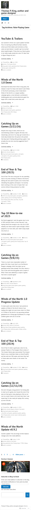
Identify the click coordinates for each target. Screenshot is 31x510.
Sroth (2, 473)
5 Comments (6, 373)
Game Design (8, 327)
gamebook (14, 66)
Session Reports (11, 152)
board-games (12, 110)
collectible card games (6, 413)
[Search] (27, 494)
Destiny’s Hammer (7, 473)
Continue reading (6, 59)
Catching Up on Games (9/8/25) (10, 256)
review (18, 156)
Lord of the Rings (13, 197)
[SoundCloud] (8, 23)
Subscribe (6, 487)
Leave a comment (7, 70)
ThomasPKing (6, 62)
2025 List (5, 196)
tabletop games (15, 329)
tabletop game (4, 68)
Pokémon (19, 197)
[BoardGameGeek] (5, 23)
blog (4, 66)
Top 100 (21, 199)
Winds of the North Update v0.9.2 (12, 428)
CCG (8, 156)
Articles (4, 64)
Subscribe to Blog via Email (10, 477)
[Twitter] (2, 23)
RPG (12, 112)
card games (4, 156)
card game (20, 154)
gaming (15, 156)
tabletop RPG (12, 68)
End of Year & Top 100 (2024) (11, 342)
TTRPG (8, 201)
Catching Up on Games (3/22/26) (11, 125)
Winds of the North (7, 108)
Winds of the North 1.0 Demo (12, 81)
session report (14, 415)
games (11, 156)
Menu (6, 19)
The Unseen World (11, 64)
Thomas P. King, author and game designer (14, 11)
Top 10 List (4, 243)
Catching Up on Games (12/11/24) (11, 384)
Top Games (4, 201)
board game (5, 110)
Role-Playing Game (21, 66)
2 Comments (6, 160)
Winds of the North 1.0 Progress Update (14, 300)
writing (24, 329)
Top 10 (26, 241)
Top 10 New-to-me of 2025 (11, 214)
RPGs (12, 199)
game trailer (8, 66)
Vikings (15, 112)
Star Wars (16, 199)
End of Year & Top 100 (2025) (11, 171)
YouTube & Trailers (12, 38)
